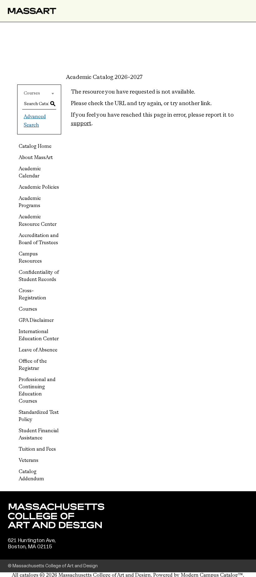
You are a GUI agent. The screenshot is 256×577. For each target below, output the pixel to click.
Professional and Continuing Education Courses (37, 390)
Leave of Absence (38, 350)
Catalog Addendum (31, 475)
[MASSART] (32, 11)
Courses (28, 309)
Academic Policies (39, 187)
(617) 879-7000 (27, 552)
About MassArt (36, 157)
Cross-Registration (32, 294)
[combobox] (39, 93)
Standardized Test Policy (39, 416)
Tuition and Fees (37, 449)
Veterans (28, 460)
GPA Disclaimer (36, 320)
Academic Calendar (30, 173)
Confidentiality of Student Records (39, 276)
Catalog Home (35, 146)
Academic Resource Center (38, 221)
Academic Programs (30, 202)
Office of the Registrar (33, 365)
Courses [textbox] (32, 93)
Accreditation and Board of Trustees (39, 239)
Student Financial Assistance (39, 435)
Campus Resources (30, 258)
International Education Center (39, 335)
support (81, 123)
